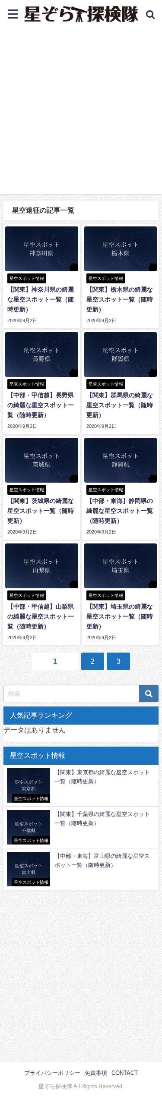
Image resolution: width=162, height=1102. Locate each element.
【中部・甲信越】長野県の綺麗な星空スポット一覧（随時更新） (40, 405)
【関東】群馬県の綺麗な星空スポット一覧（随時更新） (119, 405)
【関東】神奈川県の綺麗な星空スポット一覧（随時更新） (40, 299)
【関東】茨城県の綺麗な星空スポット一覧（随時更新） (40, 511)
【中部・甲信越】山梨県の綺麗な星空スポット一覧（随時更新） (40, 616)
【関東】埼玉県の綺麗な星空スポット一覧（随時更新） (119, 616)
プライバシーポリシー (52, 1073)
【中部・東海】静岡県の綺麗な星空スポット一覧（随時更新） (119, 511)
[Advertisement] (81, 113)
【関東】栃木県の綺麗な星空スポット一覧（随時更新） (119, 299)
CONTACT (124, 1073)
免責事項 (96, 1073)
